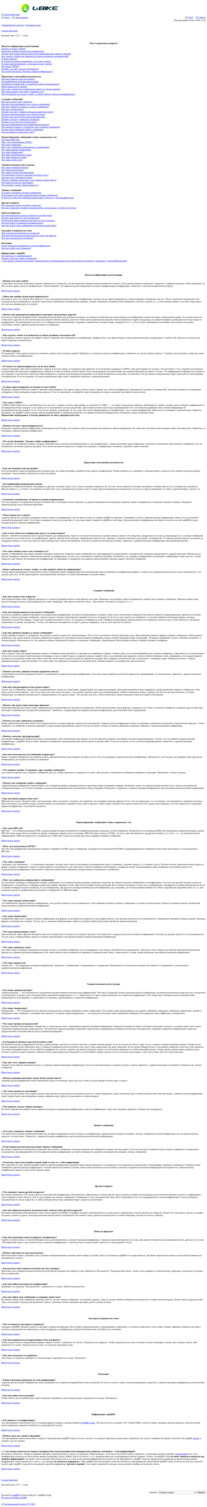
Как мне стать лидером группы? (16, 177)
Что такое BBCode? (10, 139)
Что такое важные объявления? (16, 150)
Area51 (196, 1438)
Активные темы (33, 25)
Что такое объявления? (12, 152)
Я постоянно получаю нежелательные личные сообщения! (29, 195)
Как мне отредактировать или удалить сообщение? (25, 104)
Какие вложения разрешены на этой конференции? (26, 246)
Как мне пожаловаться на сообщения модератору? (25, 124)
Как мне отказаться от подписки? (17, 238)
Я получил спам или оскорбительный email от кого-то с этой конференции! (37, 198)
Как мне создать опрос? (12, 109)
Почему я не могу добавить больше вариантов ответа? (27, 112)
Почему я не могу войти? (13, 49)
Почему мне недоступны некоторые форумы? (23, 117)
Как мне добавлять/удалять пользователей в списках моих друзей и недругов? (38, 208)
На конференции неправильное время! (20, 81)
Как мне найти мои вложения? (16, 248)
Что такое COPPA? (10, 66)
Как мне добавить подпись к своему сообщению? (25, 107)
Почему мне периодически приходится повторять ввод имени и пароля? (36, 54)
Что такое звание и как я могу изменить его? (22, 91)
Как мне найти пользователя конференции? (22, 223)
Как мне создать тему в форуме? (16, 102)
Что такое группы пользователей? (17, 172)
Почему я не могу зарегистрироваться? (20, 69)
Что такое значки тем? (12, 160)
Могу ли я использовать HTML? (17, 142)
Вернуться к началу (10, 291)
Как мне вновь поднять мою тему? (18, 132)
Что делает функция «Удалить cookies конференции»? (27, 71)
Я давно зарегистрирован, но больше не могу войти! (26, 64)
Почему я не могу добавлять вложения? (20, 119)
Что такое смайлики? (11, 145)
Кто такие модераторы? (12, 170)
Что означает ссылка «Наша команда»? (20, 185)
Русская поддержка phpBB (14, 1497)
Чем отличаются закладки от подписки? (20, 233)
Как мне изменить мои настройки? (18, 79)
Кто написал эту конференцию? (16, 256)
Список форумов (9, 31)
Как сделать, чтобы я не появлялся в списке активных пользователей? (35, 56)
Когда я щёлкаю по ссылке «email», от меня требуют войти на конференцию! (38, 94)
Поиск (202, 17)
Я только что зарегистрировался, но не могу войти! (26, 61)
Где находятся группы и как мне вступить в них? (25, 175)
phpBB (15, 1495)
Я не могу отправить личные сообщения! (21, 192)
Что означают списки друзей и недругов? (21, 205)
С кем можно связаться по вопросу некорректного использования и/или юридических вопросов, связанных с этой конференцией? (64, 261)
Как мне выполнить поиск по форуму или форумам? (26, 215)
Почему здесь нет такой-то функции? (19, 258)
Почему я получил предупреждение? (19, 122)
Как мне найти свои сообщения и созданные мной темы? (28, 225)
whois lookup (181, 1454)
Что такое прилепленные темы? (16, 155)
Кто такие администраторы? (15, 167)
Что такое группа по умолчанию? (17, 182)
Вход (7, 17)
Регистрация (21, 17)
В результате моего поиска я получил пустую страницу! (28, 220)
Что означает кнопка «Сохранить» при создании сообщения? (30, 127)
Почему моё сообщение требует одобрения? (22, 129)
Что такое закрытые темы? (14, 157)
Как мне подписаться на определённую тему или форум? (28, 235)
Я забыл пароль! (9, 59)
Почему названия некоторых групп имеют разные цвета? (28, 180)
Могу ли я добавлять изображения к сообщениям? (25, 147)
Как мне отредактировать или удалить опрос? (23, 114)
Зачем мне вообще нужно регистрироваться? (22, 51)
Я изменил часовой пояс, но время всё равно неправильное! (30, 84)
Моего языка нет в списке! (14, 86)
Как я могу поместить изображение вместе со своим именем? (31, 89)
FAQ (190, 17)
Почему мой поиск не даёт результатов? (20, 218)
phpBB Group (88, 1423)
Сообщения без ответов (12, 25)
